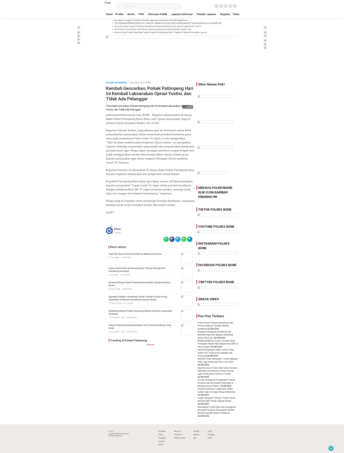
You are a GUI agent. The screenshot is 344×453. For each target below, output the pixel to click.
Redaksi (196, 431)
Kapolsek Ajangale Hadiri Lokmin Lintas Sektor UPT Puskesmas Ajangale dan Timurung (216, 352)
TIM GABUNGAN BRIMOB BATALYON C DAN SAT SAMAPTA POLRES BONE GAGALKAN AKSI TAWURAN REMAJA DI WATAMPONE (168, 23)
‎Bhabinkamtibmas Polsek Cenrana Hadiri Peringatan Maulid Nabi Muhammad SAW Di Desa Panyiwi (218, 343)
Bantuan (196, 434)
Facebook (162, 431)
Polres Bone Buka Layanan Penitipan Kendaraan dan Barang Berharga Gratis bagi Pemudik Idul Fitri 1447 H (157, 26)
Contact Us (178, 434)
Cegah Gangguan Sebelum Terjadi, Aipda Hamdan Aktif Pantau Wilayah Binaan (216, 399)
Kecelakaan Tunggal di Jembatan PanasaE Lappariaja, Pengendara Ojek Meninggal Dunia (150, 20)
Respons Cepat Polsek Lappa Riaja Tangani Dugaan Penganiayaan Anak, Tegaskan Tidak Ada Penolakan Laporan (160, 32)
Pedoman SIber (179, 438)
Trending (211, 434)
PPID (141, 14)
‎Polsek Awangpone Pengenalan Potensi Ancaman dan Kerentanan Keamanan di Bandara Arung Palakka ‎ (216, 383)
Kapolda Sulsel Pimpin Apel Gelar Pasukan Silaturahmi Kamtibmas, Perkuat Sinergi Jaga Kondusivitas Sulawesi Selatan (217, 371)
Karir (195, 438)
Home (109, 14)
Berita (131, 14)
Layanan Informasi (182, 14)
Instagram (162, 438)
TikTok (160, 444)
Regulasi (225, 14)
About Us (177, 431)
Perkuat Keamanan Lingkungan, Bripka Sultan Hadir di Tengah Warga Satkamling (216, 390)
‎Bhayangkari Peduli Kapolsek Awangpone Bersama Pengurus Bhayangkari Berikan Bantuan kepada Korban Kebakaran (217, 410)
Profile (119, 14)
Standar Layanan (206, 14)
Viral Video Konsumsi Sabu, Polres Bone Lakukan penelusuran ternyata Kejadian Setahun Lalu (152, 29)
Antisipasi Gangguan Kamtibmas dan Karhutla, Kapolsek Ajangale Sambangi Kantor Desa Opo (215, 334)
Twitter (160, 434)
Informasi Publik (157, 14)
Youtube (161, 441)
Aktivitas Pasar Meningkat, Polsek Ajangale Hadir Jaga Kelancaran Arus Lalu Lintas (218, 360)
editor (117, 229)
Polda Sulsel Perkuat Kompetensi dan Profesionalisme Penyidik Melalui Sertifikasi (215, 325)
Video (236, 14)
